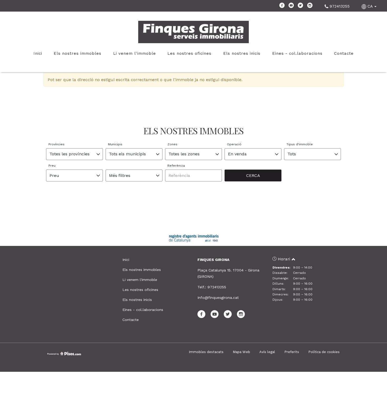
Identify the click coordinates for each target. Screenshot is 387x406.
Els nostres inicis (241, 53)
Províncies (56, 144)
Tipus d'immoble (299, 144)
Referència (176, 165)
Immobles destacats (206, 352)
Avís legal (267, 352)
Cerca (253, 175)
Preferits (291, 352)
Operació (234, 144)
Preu (52, 165)
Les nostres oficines (189, 53)
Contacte (344, 53)
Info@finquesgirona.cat (218, 297)
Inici (37, 53)
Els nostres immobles (77, 53)
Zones (172, 144)
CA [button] (370, 6)
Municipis (115, 144)
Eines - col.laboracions (297, 53)
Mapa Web (241, 352)
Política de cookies (324, 352)
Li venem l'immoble (134, 53)
